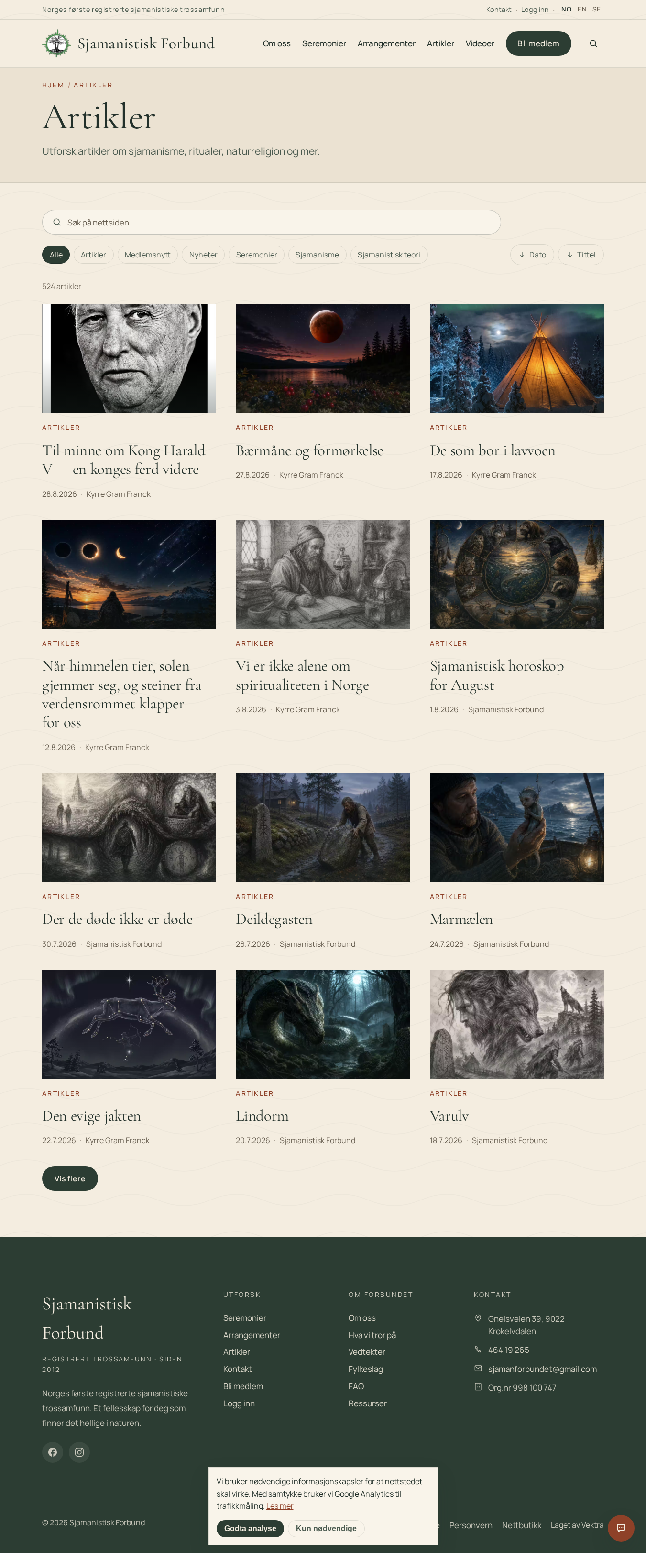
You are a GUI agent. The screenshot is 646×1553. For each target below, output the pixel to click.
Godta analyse (250, 1528)
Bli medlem (538, 43)
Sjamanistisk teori (389, 254)
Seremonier (324, 43)
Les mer (280, 1505)
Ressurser (368, 1403)
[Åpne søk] (593, 43)
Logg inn (535, 9)
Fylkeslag (366, 1368)
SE (596, 9)
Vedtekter (367, 1351)
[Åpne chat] (621, 1528)
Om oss (277, 43)
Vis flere (70, 1178)
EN (582, 9)
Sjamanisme (317, 254)
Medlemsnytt (148, 254)
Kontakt (499, 9)
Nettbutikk (521, 1525)
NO (566, 9)
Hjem (53, 84)
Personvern (471, 1525)
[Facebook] (52, 1452)
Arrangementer (387, 43)
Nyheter (203, 254)
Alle (56, 254)
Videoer (480, 43)
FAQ (356, 1386)
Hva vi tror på (372, 1334)
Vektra (592, 1525)
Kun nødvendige (326, 1528)
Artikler (440, 43)
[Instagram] (79, 1452)
